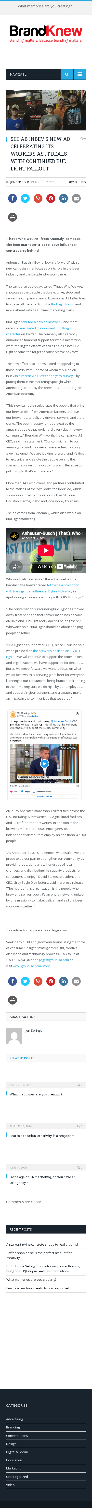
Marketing (13, 1468)
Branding (13, 1427)
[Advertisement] (49, 56)
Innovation (14, 1460)
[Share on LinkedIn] (63, 201)
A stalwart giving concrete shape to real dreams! (42, 1244)
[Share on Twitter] (25, 201)
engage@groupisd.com (52, 960)
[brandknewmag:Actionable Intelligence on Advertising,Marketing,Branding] (46, 33)
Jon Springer (19, 182)
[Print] (12, 220)
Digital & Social (17, 1452)
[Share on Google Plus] (38, 201)
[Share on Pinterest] (50, 201)
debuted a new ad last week (41, 322)
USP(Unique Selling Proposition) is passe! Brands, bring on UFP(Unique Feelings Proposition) (43, 1268)
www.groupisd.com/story (31, 966)
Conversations (17, 1435)
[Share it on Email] (76, 201)
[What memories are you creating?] (46, 1081)
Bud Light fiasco (62, 304)
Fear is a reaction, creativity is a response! (42, 1135)
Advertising (77, 182)
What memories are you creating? (45, 6)
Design (11, 1444)
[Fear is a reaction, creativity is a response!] (46, 1123)
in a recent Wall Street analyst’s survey (44, 376)
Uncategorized (17, 1476)
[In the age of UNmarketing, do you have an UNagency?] (46, 1164)
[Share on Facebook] (12, 201)
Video (10, 1485)
